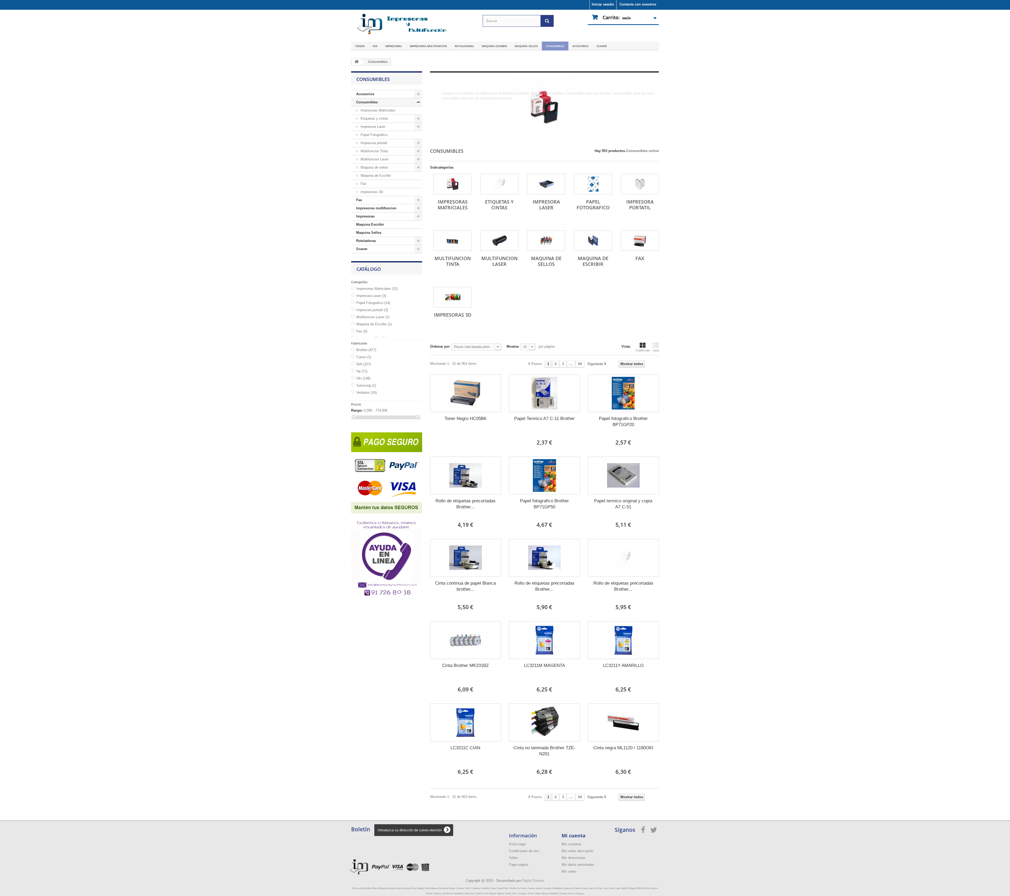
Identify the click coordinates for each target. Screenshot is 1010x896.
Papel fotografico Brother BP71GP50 (544, 503)
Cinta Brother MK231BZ (465, 665)
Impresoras (393, 46)
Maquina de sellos (374, 167)
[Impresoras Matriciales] (452, 184)
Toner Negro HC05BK (466, 418)
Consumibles (555, 46)
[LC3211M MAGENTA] (544, 640)
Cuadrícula (642, 350)
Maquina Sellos (526, 46)
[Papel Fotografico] (593, 184)
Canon (363, 357)
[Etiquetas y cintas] (499, 184)
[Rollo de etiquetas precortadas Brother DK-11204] (465, 475)
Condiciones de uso (524, 851)
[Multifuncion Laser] (499, 240)
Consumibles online (642, 151)
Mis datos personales (578, 865)
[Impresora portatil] (640, 184)
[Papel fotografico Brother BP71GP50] (544, 475)
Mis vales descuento (577, 851)
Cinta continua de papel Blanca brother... (465, 586)
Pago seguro (518, 865)
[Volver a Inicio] (357, 62)
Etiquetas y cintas (374, 118)
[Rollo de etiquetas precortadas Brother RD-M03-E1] (623, 557)
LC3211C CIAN (465, 747)
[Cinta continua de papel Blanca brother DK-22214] (465, 557)
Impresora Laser (372, 127)
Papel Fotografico (373, 135)
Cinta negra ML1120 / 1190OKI (623, 747)
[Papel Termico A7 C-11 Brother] (544, 393)
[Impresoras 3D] (452, 297)
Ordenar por (440, 346)
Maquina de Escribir (375, 176)
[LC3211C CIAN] (465, 722)
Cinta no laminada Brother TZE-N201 (544, 750)
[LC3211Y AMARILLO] (623, 640)
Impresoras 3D (371, 192)
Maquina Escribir (494, 46)
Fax (375, 46)
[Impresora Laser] (546, 184)
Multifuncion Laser (374, 159)
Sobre (513, 858)
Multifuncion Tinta (374, 151)
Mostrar (513, 346)
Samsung (366, 385)
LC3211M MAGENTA (544, 665)
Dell (363, 364)
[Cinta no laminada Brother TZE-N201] (544, 722)
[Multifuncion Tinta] (452, 240)
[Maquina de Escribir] (593, 240)
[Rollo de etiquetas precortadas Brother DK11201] (544, 557)
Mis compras (571, 844)
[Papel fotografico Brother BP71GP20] (623, 393)
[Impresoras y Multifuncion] (399, 24)
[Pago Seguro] (386, 471)
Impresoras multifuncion (428, 46)
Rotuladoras (464, 46)
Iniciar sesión (603, 4)
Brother (366, 350)
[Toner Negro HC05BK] (465, 393)
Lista (656, 350)
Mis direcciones (573, 858)
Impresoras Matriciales (377, 110)
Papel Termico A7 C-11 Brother (544, 418)
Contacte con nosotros (637, 4)
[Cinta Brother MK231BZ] (465, 640)
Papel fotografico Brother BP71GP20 (623, 421)
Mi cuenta (573, 835)
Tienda (360, 46)
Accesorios (580, 46)
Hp (361, 371)
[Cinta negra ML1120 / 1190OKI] (623, 722)
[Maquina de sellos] (546, 240)
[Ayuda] (386, 555)
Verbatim (366, 392)
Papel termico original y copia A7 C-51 (623, 503)
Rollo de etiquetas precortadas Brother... (466, 503)
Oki (363, 378)
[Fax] (640, 240)
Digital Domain (533, 881)
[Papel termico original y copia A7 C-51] (623, 475)
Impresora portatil (373, 143)
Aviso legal (517, 844)
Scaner (602, 46)
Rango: (357, 410)
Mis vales (569, 871)
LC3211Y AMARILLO (623, 665)
